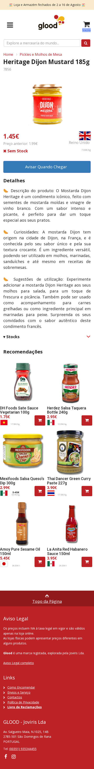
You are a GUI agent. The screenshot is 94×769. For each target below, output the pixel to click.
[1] (40, 420)
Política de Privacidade (23, 702)
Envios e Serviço (18, 692)
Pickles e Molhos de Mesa (41, 54)
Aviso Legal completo (18, 663)
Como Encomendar (21, 687)
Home (8, 54)
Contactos (14, 697)
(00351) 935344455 (23, 749)
